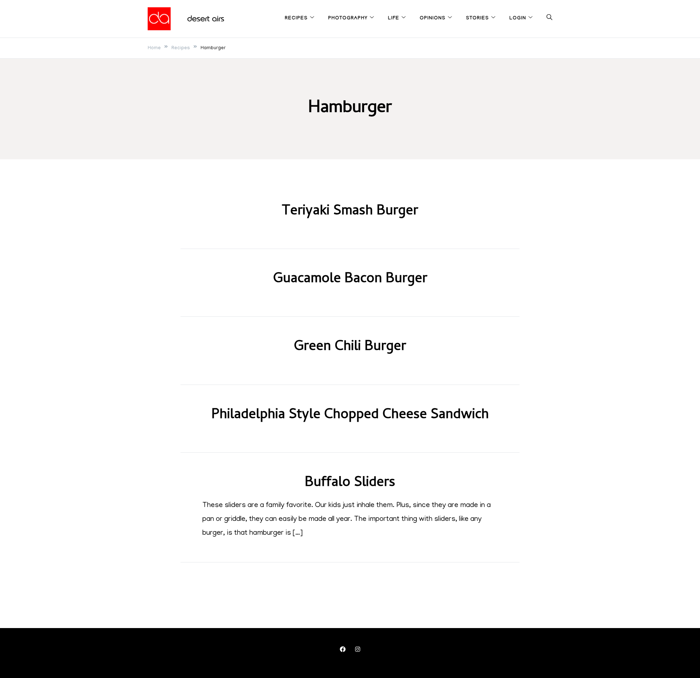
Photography (348, 18)
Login (517, 18)
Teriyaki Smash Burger (350, 211)
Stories (477, 18)
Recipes (296, 18)
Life (393, 18)
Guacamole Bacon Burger (350, 279)
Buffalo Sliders (350, 483)
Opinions (433, 18)
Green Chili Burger (350, 347)
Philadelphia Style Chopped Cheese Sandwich (350, 415)
